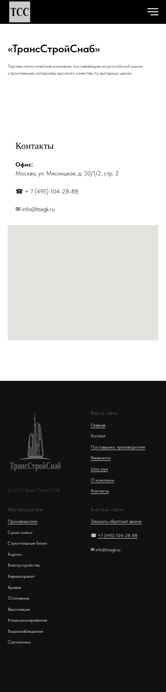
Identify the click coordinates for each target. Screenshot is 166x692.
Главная (98, 425)
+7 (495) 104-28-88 (117, 535)
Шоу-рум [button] (99, 469)
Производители (22, 521)
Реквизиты (100, 457)
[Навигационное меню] (152, 12)
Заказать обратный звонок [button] (116, 521)
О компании (102, 480)
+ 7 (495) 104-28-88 (51, 191)
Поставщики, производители (118, 447)
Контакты (100, 491)
